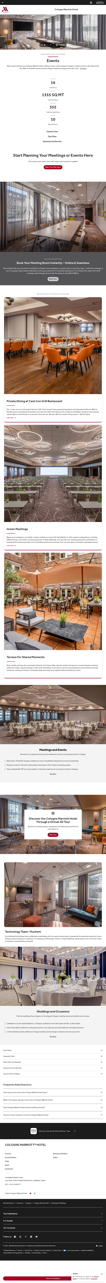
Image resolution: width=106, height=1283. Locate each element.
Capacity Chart (52, 131)
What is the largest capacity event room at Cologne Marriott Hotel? (28, 1100)
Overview (8, 1153)
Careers (20, 1250)
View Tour (53, 835)
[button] (91, 2)
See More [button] (83, 68)
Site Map (27, 1253)
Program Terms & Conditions (42, 1250)
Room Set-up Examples (12, 1062)
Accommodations (10, 1157)
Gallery (55, 1157)
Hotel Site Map (36, 1253)
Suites (7, 1161)
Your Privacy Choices (72, 1250)
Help (44, 1253)
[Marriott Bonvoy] (99, 2)
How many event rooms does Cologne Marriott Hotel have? (25, 1092)
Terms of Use (28, 1250)
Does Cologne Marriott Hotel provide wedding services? (24, 1107)
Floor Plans (52, 136)
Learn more (10, 545)
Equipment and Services (52, 141)
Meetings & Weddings (60, 1153)
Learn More (10, 417)
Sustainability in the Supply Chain (13, 1253)
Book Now (53, 279)
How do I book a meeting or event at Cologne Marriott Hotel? (25, 1115)
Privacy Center (57, 1250)
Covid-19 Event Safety (11, 1074)
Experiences (9, 1169)
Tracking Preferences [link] (9, 1250)
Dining (7, 1165)
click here (94, 1279)
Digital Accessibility (87, 1250)
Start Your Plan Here (53, 167)
